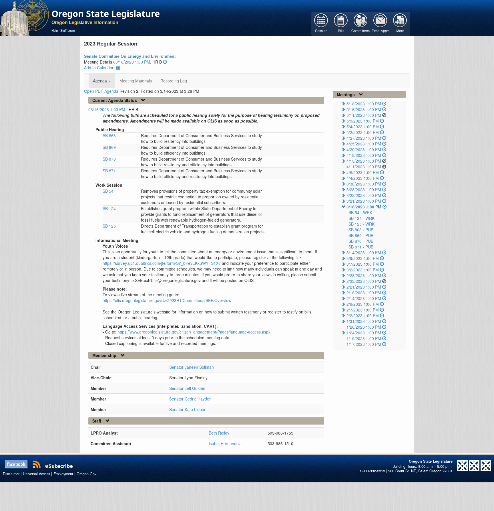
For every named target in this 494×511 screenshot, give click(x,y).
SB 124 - (361, 218)
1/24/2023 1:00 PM (363, 333)
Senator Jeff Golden (187, 388)
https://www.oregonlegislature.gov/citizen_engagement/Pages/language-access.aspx (193, 332)
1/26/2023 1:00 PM (363, 327)
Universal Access (36, 473)
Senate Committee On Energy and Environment (130, 56)
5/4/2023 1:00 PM (362, 126)
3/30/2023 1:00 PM (363, 184)
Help (54, 30)
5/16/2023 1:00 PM (363, 109)
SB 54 (108, 191)
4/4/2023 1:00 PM (362, 178)
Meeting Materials (135, 81)
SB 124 (109, 208)
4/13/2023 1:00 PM (363, 161)
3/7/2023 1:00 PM (362, 264)
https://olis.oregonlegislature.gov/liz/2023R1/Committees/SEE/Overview (167, 300)
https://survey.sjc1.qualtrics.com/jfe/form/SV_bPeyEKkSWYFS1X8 (162, 263)
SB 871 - (360, 247)
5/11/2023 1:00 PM (363, 115)
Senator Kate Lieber (187, 409)
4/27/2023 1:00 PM (363, 138)
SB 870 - (360, 241)
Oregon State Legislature (105, 13)
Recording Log (173, 81)
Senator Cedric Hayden (190, 399)
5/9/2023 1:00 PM (362, 121)
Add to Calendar (98, 67)
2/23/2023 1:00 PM (363, 281)
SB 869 (109, 147)
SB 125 (109, 226)
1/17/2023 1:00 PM (363, 344)
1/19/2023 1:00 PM (363, 338)
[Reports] (400, 23)
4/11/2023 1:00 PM (363, 166)
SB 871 (109, 170)
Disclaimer (11, 473)
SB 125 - (361, 224)
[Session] (321, 23)
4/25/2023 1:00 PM (363, 144)
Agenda (100, 81)
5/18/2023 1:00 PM (363, 103)
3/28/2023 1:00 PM (363, 189)
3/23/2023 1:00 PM (363, 195)
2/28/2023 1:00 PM (363, 275)
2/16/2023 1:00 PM (363, 292)
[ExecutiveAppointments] (380, 23)
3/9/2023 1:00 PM (362, 258)
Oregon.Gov (86, 473)
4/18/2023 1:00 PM (363, 155)
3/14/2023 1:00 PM (363, 252)
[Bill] (341, 23)
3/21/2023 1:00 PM (363, 201)
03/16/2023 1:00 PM (131, 62)
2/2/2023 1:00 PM (362, 315)
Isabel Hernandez (225, 443)
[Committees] (360, 23)
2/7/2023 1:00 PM (362, 310)
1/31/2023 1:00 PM (363, 321)
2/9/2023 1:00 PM (362, 304)
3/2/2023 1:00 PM (362, 270)
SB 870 (109, 159)
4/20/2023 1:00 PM (363, 149)
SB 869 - (360, 235)
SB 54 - (360, 212)
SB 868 (109, 135)
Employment (63, 473)
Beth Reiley (219, 433)
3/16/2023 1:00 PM (363, 207)
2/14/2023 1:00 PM (363, 298)
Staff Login (67, 30)
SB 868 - (360, 229)
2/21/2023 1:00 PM (363, 287)
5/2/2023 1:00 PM (362, 132)
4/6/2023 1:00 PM (362, 172)
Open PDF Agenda (101, 91)
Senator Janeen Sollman (191, 367)
